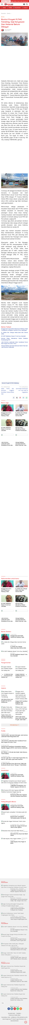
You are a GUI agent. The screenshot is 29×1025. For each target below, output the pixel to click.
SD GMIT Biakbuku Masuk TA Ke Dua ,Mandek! (13, 336)
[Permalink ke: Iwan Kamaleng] (2, 30)
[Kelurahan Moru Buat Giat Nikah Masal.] (12, 831)
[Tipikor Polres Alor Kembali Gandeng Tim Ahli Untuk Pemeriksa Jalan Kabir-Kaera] (7, 709)
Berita (2, 17)
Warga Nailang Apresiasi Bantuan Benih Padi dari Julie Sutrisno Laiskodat (14, 346)
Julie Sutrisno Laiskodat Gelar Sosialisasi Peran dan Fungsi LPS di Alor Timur (14, 342)
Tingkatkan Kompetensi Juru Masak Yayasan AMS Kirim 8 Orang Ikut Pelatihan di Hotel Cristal (18, 786)
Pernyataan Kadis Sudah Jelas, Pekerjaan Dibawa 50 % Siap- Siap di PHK (18, 949)
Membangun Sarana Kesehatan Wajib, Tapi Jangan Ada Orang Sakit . (18, 900)
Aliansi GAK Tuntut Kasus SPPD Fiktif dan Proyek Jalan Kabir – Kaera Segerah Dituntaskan (21, 718)
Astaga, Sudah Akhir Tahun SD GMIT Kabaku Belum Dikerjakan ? (18, 958)
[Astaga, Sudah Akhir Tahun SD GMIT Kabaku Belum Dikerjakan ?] (14, 954)
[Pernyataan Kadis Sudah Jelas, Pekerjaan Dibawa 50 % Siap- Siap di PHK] (14, 944)
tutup (3, 1003)
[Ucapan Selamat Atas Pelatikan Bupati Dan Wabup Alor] (7, 669)
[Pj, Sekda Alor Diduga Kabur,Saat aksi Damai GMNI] (21, 407)
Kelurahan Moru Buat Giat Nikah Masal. (19, 834)
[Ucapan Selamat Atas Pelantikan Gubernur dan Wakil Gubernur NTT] (14, 976)
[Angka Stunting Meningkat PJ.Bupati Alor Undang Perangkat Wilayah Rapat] (14, 905)
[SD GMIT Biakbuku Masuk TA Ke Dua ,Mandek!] (7, 422)
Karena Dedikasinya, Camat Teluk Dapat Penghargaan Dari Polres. (18, 918)
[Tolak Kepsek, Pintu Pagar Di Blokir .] (11, 838)
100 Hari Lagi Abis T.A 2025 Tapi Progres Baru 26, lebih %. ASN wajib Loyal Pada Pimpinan (14, 758)
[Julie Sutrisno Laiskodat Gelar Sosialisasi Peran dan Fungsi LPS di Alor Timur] (7, 437)
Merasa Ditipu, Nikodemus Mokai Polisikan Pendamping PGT (14, 339)
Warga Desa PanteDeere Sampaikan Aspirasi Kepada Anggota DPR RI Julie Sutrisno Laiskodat (14, 747)
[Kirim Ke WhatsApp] (26, 397)
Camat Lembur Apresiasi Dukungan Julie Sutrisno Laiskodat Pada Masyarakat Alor (14, 735)
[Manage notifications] (25, 1022)
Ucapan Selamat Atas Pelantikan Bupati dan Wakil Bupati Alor (17, 971)
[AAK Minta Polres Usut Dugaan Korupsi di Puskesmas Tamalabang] (7, 694)
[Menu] (2, 4)
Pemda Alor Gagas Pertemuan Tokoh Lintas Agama (18, 826)
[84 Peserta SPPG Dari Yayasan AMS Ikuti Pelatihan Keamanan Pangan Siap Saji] (14, 791)
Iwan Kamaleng (8, 29)
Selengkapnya (14, 725)
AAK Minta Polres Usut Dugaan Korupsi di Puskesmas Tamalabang (7, 701)
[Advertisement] (14, 63)
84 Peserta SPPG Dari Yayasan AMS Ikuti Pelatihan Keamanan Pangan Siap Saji (18, 795)
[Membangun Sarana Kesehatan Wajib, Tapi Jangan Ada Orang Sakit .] (14, 895)
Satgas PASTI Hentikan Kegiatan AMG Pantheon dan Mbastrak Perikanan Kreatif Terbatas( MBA (21, 702)
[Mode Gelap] (24, 4)
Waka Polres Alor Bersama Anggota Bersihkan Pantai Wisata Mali (7, 390)
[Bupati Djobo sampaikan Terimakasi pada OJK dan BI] (14, 813)
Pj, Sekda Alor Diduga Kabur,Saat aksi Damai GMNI (14, 333)
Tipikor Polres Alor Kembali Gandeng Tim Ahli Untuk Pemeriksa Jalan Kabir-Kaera (7, 716)
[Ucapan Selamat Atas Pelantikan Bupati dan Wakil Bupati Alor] (14, 967)
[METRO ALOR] (8, 4)
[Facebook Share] (13, 397)
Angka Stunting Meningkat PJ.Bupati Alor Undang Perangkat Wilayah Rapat (17, 909)
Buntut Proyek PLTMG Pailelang (10, 383)
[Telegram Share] (23, 397)
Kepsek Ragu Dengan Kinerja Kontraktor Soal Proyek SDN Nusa (18, 939)
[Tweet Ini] (17, 397)
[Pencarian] (27, 4)
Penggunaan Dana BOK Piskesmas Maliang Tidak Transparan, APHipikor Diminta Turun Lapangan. (14, 329)
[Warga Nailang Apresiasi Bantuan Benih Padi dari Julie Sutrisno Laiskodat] (21, 437)
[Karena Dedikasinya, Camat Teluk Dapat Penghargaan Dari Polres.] (14, 914)
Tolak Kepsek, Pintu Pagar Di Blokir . (18, 842)
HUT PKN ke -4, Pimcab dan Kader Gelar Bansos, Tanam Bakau (14, 752)
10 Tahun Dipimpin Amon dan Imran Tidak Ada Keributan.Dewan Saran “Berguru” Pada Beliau (13, 764)
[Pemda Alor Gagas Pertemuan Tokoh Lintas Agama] (14, 822)
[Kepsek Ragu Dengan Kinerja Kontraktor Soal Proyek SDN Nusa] (14, 935)
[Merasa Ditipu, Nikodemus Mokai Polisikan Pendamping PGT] (21, 422)
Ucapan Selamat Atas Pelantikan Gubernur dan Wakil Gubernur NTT (18, 980)
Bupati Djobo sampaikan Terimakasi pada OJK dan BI (18, 817)
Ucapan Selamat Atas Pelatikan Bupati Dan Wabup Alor (7, 676)
